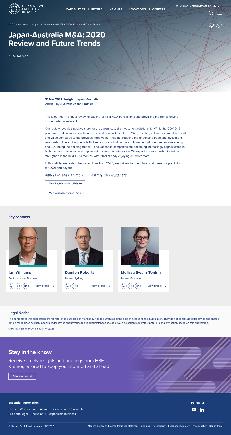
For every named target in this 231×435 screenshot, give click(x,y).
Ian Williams (20, 272)
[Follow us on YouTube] (194, 410)
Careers (158, 9)
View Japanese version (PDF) (65, 193)
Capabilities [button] (75, 9)
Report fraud (216, 426)
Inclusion (37, 414)
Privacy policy (199, 426)
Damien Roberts (80, 272)
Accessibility (159, 426)
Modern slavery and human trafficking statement (113, 426)
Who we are (28, 409)
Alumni (44, 409)
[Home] (31, 9)
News (12, 409)
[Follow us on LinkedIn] (202, 410)
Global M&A (20, 56)
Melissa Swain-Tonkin (141, 272)
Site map (145, 426)
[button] (211, 13)
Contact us (60, 409)
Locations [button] (137, 9)
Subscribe (78, 409)
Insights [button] (115, 9)
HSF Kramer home (18, 24)
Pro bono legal (18, 414)
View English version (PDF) (63, 183)
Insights (36, 24)
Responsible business (62, 414)
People (96, 9)
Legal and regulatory (179, 426)
